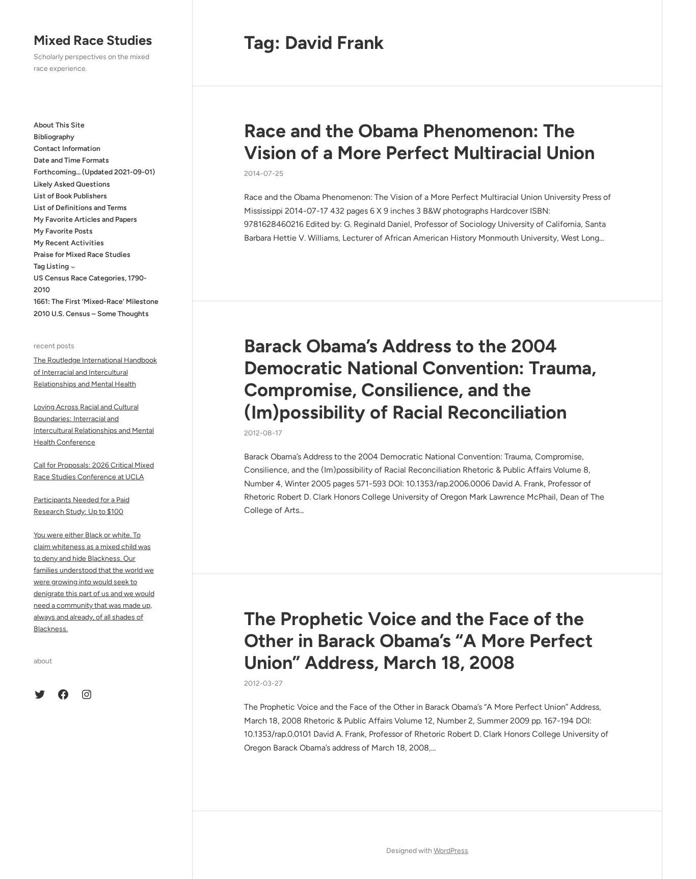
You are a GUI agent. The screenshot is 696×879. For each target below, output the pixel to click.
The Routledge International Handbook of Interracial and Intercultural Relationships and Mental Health (95, 372)
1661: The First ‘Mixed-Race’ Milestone (96, 302)
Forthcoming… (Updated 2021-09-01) (94, 172)
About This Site (59, 125)
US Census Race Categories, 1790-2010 (90, 284)
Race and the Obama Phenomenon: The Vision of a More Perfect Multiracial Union (419, 142)
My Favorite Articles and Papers (85, 219)
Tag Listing (51, 266)
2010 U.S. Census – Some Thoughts (91, 313)
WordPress (451, 850)
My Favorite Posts (63, 231)
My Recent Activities (69, 243)
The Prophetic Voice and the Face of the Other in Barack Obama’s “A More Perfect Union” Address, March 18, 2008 (418, 641)
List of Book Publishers (70, 196)
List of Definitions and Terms (80, 207)
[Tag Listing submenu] (73, 267)
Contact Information (67, 148)
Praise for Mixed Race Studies (82, 254)
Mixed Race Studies (93, 40)
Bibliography (54, 137)
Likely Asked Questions (72, 184)
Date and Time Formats (71, 160)
